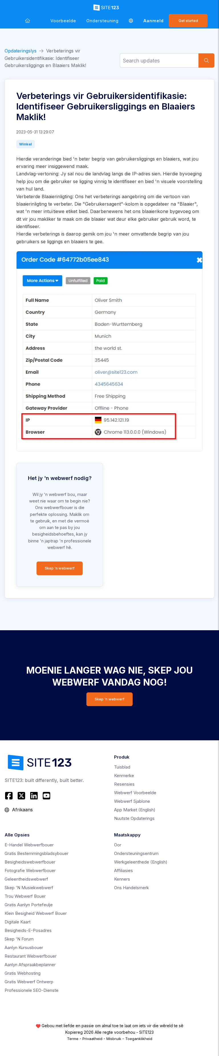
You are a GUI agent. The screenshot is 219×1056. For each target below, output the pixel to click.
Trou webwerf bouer (25, 896)
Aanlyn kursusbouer (24, 947)
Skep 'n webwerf (59, 568)
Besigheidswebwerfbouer (30, 862)
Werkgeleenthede (140, 862)
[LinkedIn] (34, 795)
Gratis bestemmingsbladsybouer (36, 853)
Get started (188, 21)
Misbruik (113, 1038)
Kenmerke (124, 775)
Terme (72, 1038)
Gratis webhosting (22, 973)
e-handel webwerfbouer (29, 845)
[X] (21, 795)
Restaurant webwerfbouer (30, 956)
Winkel (25, 144)
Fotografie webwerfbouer (30, 870)
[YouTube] (46, 795)
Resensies (124, 784)
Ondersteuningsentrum (136, 853)
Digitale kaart (18, 922)
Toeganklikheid (138, 1038)
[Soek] (206, 60)
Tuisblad (122, 767)
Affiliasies (123, 870)
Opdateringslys (20, 51)
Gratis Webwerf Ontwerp (29, 981)
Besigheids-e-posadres (28, 930)
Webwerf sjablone (132, 801)
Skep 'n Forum (19, 939)
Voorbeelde (63, 20)
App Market (134, 809)
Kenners (122, 879)
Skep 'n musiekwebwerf (29, 887)
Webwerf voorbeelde (135, 792)
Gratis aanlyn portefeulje (29, 904)
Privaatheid (92, 1038)
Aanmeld (153, 20)
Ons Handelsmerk (131, 887)
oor (117, 845)
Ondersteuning (102, 20)
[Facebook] (10, 795)
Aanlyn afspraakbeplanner (30, 964)
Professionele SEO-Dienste (31, 990)
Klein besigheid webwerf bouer (36, 913)
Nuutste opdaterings (134, 818)
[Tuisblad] (27, 20)
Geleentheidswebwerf (26, 879)
